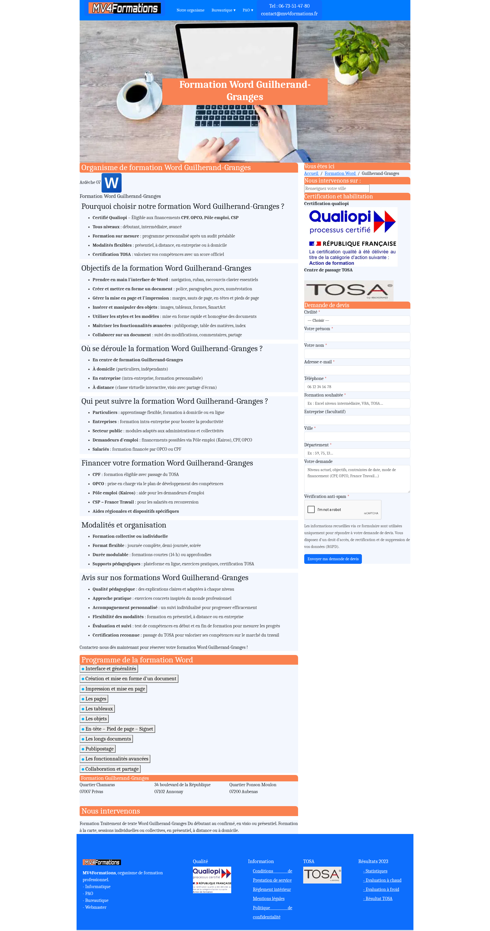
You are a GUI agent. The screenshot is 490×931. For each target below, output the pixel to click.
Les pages (95, 699)
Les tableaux (98, 709)
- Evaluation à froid (381, 889)
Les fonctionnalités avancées (116, 759)
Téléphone (315, 378)
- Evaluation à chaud (382, 880)
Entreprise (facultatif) (325, 411)
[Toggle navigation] (169, 8)
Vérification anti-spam (326, 496)
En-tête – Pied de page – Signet (118, 729)
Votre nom (315, 345)
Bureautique (222, 10)
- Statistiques (375, 871)
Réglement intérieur (272, 889)
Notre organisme (190, 10)
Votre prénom (318, 328)
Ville (310, 428)
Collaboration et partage (111, 769)
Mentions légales (269, 898)
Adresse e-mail (319, 362)
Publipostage (99, 749)
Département (318, 445)
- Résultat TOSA (378, 898)
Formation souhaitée (325, 395)
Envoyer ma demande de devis (333, 559)
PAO (246, 10)
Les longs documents (107, 739)
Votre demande (318, 461)
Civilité (312, 312)
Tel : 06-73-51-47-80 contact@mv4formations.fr (289, 10)
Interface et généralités (110, 668)
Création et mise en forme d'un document (130, 678)
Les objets (95, 718)
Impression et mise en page (114, 689)
